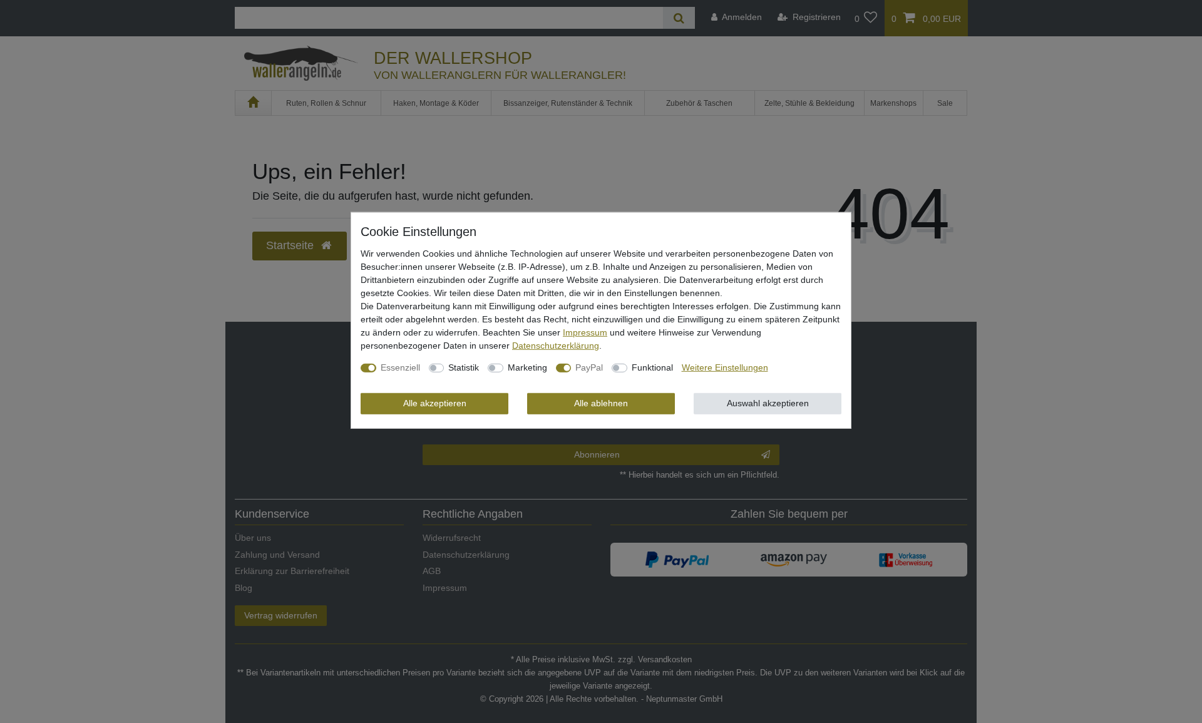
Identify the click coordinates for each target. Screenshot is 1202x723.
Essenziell (400, 367)
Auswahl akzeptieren (768, 403)
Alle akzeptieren (434, 403)
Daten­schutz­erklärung (555, 346)
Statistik (463, 367)
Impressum (585, 332)
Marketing (527, 367)
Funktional (652, 367)
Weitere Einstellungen (725, 367)
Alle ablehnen (601, 403)
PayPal (589, 367)
